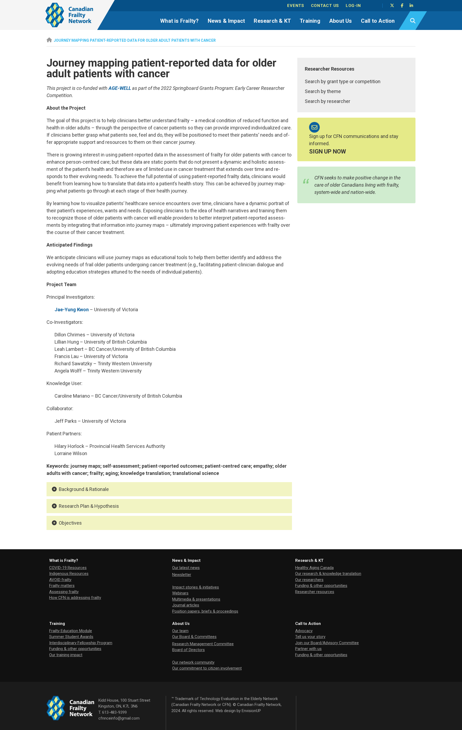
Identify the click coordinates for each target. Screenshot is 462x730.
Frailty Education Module (70, 630)
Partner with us (308, 648)
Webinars (180, 593)
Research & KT (272, 21)
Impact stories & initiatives (195, 587)
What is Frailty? (179, 21)
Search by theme (323, 91)
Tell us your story (310, 636)
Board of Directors (188, 649)
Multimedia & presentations (196, 599)
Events (295, 5)
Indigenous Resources (68, 573)
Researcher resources (314, 591)
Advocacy (304, 630)
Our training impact (65, 654)
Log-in (353, 5)
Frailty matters (62, 585)
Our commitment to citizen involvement (207, 668)
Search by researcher (327, 101)
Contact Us (325, 5)
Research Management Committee (203, 643)
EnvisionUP (251, 710)
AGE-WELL (120, 88)
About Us (340, 21)
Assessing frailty (64, 591)
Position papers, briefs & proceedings (205, 611)
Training (310, 21)
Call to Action (378, 21)
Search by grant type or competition (342, 81)
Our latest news (186, 567)
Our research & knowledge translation (328, 573)
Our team (180, 630)
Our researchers (309, 579)
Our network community (193, 662)
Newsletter (181, 574)
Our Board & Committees (194, 636)
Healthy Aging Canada (314, 567)
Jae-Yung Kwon (72, 309)
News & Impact (226, 21)
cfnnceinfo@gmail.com (119, 718)
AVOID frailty (60, 579)
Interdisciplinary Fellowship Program (80, 642)
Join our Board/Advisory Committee (327, 642)
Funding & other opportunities (321, 585)
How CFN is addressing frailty (75, 597)
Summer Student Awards (71, 636)
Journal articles (185, 605)
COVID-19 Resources (68, 567)
